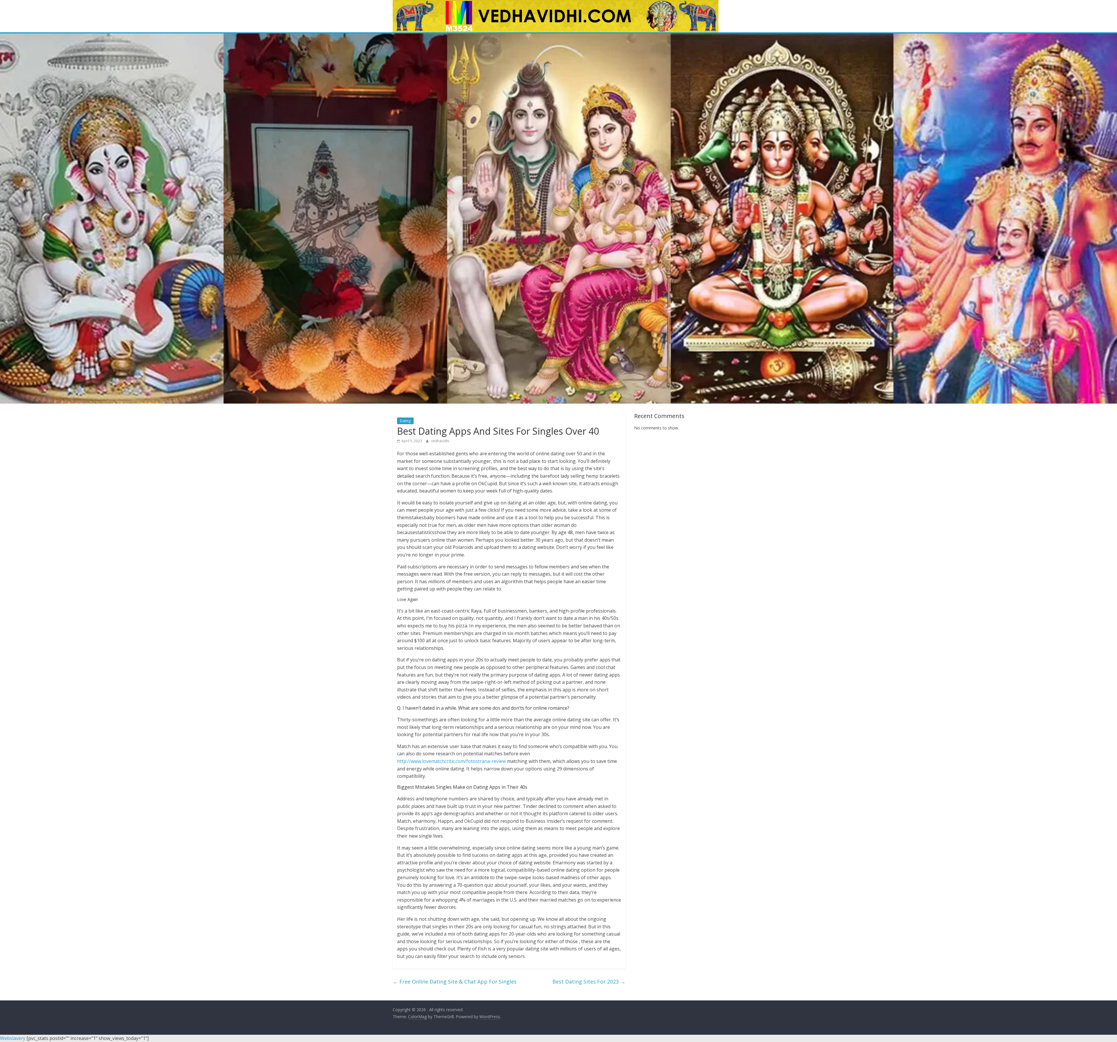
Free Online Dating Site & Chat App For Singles (455, 981)
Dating (405, 420)
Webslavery (12, 1038)
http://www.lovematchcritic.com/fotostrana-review (451, 761)
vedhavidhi (440, 440)
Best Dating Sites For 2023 (588, 981)
